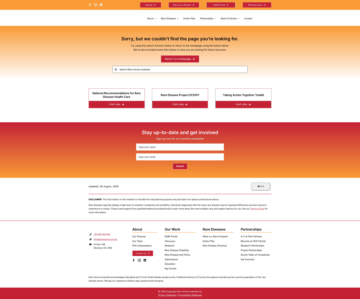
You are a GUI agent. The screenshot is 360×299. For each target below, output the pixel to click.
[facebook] (90, 5)
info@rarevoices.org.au (105, 239)
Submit (180, 166)
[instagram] (95, 5)
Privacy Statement (167, 295)
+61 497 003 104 (102, 234)
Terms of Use (257, 208)
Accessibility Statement (190, 295)
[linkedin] (101, 5)
